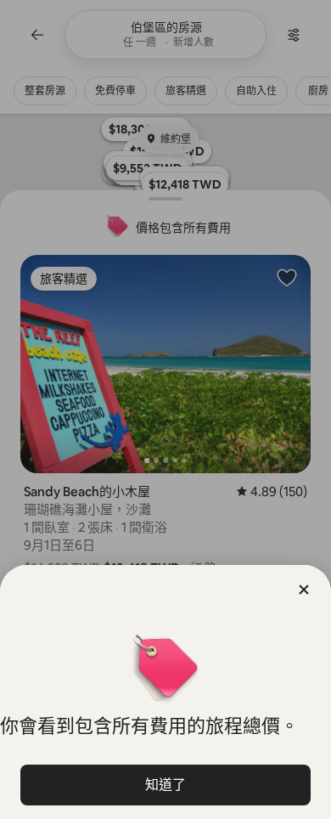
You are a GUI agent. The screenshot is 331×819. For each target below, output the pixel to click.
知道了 (165, 785)
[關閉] (304, 589)
